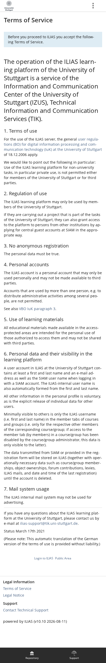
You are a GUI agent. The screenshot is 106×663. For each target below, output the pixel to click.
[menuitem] (32, 655)
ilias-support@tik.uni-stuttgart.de (49, 523)
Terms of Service (17, 588)
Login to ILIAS (43, 558)
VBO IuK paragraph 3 (37, 308)
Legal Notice (13, 595)
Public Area (63, 558)
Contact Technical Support (25, 610)
